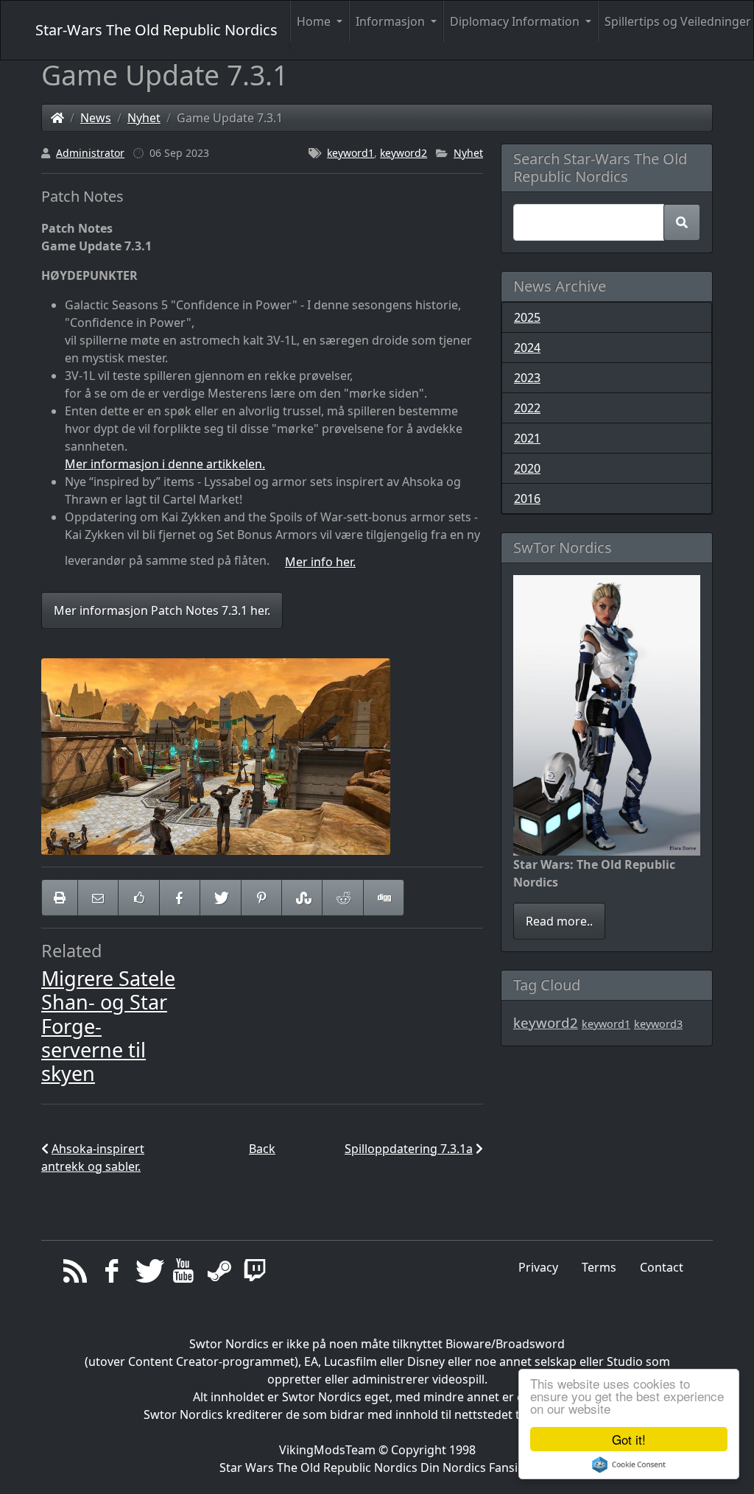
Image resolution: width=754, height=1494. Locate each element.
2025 (527, 317)
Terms (599, 1267)
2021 (527, 438)
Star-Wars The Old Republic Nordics (156, 30)
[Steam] (219, 1274)
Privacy (538, 1267)
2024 (527, 347)
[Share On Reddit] (342, 897)
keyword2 (403, 153)
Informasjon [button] (392, 21)
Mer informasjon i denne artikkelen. (165, 464)
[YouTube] (183, 1274)
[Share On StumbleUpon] (302, 897)
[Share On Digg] (383, 897)
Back (262, 1149)
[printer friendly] (59, 897)
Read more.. (559, 921)
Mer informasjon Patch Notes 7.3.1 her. (162, 610)
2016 (527, 498)
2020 (527, 468)
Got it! (629, 1439)
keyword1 (350, 153)
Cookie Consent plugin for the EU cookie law (629, 1464)
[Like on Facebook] (138, 897)
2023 (527, 378)
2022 (527, 408)
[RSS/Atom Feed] (75, 1274)
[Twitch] (255, 1274)
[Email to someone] (98, 897)
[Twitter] (147, 1274)
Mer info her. (320, 562)
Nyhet (144, 118)
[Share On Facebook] (179, 897)
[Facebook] (111, 1274)
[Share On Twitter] (220, 897)
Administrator (90, 153)
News (95, 118)
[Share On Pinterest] (261, 897)
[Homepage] (57, 118)
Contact (661, 1267)
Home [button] (315, 21)
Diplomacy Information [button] (516, 21)
